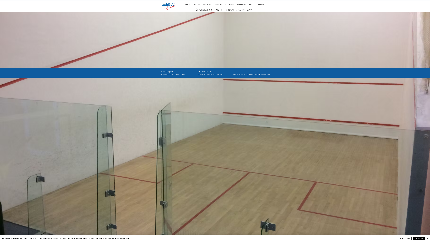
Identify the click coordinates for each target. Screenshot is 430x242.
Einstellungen (405, 238)
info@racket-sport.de (213, 74)
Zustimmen (419, 238)
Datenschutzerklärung (122, 238)
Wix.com (267, 74)
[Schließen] (427, 238)
